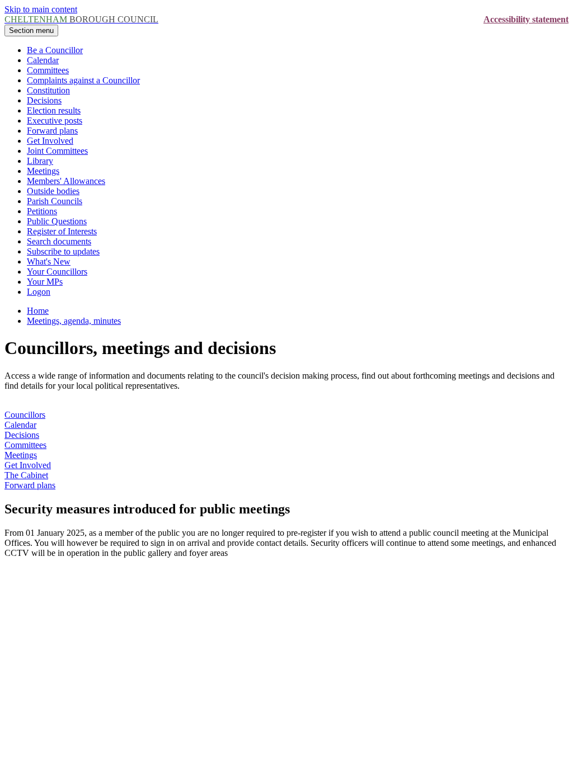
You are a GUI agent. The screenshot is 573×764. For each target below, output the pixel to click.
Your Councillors (57, 271)
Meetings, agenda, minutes (74, 321)
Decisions (44, 100)
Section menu (31, 30)
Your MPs (45, 281)
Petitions (42, 211)
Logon (38, 291)
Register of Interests (62, 231)
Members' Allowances (66, 181)
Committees (48, 70)
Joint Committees (57, 150)
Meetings (43, 171)
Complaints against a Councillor (83, 80)
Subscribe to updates (63, 251)
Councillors (24, 414)
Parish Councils (54, 201)
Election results (54, 110)
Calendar (43, 60)
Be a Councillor (55, 50)
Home (38, 310)
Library (40, 161)
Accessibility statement (526, 19)
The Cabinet (26, 475)
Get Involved (50, 140)
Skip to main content (40, 9)
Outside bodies (53, 191)
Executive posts (54, 120)
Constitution (48, 90)
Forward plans (52, 130)
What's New (49, 261)
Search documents (59, 241)
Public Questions (57, 221)
